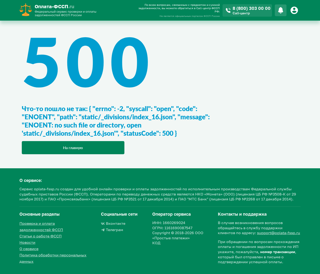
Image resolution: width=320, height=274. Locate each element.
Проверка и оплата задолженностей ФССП (41, 226)
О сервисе (28, 248)
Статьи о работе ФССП (40, 236)
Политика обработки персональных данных (52, 258)
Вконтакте (115, 223)
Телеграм (114, 229)
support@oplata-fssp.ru (278, 232)
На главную (73, 147)
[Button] (295, 10)
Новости (27, 242)
